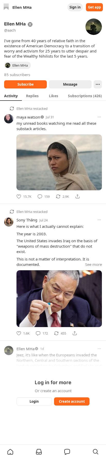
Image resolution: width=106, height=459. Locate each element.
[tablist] (53, 96)
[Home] (6, 7)
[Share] (77, 196)
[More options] (99, 117)
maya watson (28, 117)
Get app (94, 7)
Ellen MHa (24, 108)
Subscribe (25, 84)
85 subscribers (17, 74)
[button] (10, 452)
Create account (72, 401)
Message (70, 84)
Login (34, 401)
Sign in (75, 7)
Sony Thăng (26, 219)
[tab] (11, 96)
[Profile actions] (98, 84)
